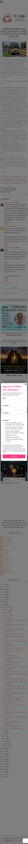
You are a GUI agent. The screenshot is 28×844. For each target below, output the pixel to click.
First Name (6, 405)
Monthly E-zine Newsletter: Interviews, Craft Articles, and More (14, 432)
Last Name (6, 413)
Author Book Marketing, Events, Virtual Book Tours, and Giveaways (14, 424)
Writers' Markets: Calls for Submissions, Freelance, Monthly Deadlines (14, 439)
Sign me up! (14, 456)
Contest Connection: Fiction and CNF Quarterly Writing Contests (13, 428)
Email (4, 398)
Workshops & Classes (11, 435)
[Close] (26, 384)
